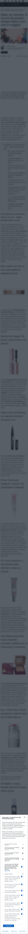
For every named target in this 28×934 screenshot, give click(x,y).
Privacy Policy (22, 931)
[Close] (25, 817)
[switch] (22, 848)
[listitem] (14, 844)
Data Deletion (5, 931)
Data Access (14, 931)
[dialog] (14, 874)
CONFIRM (8, 925)
